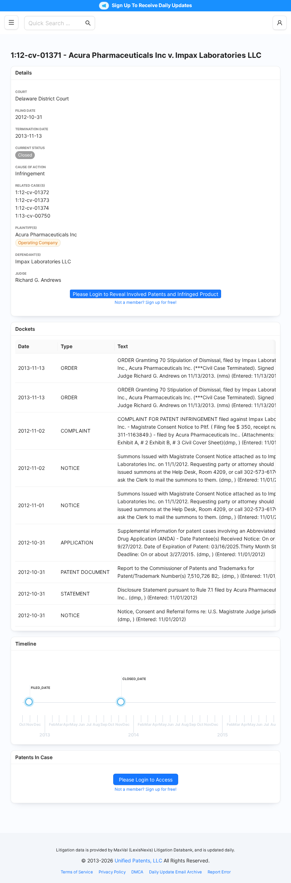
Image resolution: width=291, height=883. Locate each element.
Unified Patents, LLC (138, 860)
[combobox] (56, 23)
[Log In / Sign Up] (280, 23)
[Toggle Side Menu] (11, 22)
